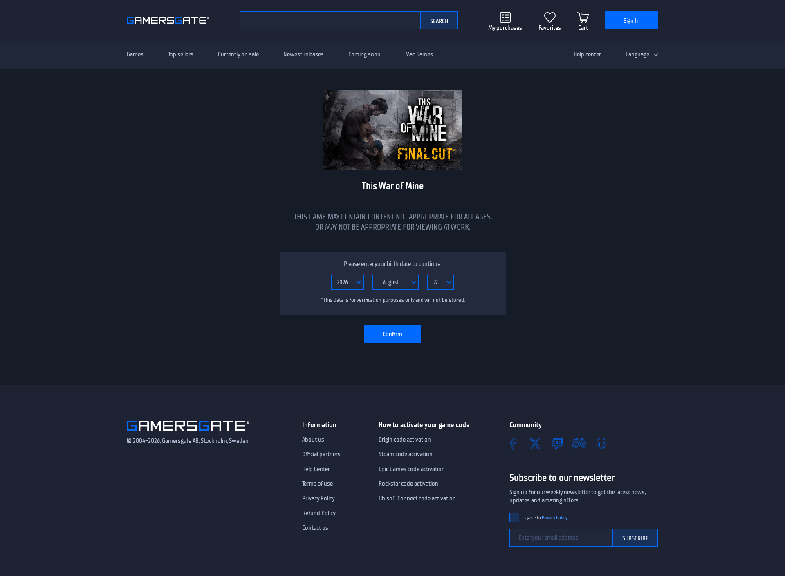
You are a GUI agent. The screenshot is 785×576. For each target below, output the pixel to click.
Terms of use (317, 484)
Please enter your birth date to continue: (392, 264)
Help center (587, 54)
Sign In (632, 21)
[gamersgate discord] (579, 443)
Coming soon (364, 54)
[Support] (601, 443)
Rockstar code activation (408, 484)
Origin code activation (405, 439)
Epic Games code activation (412, 469)
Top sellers (180, 54)
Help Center (316, 469)
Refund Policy (319, 513)
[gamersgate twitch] (557, 443)
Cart (583, 28)
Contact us (315, 528)
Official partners (321, 454)
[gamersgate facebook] (513, 443)
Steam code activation (406, 454)
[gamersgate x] (535, 443)
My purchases (505, 28)
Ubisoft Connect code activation (417, 498)
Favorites (549, 28)
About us (313, 439)
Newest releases (303, 54)
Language (637, 54)
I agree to (545, 518)
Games (135, 54)
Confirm (392, 334)
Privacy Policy (318, 498)
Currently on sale (238, 54)
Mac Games (419, 54)
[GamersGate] (188, 433)
